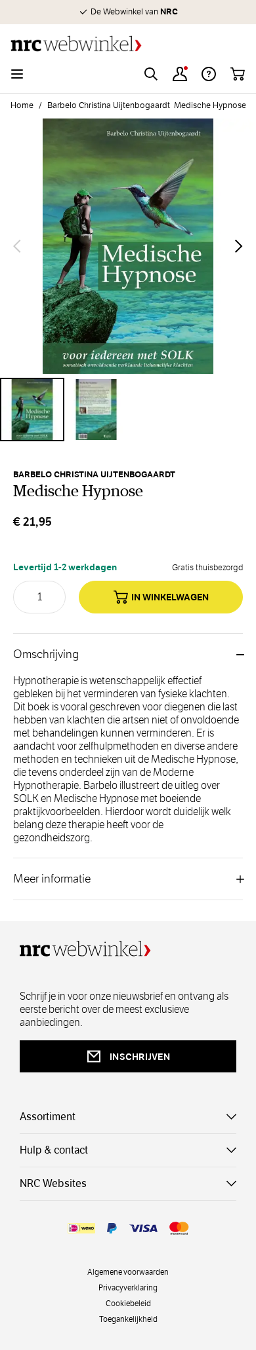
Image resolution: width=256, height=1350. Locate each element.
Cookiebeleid (128, 1303)
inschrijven (140, 1057)
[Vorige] (17, 246)
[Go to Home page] (128, 43)
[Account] (180, 74)
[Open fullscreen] (128, 246)
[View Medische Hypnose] (32, 410)
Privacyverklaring (128, 1287)
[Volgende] (239, 246)
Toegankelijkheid (128, 1318)
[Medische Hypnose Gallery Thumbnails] (128, 410)
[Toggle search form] (151, 74)
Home (22, 105)
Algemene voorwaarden (128, 1271)
